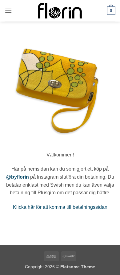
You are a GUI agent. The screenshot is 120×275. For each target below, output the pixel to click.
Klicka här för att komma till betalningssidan (60, 207)
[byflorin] (60, 11)
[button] (8, 10)
